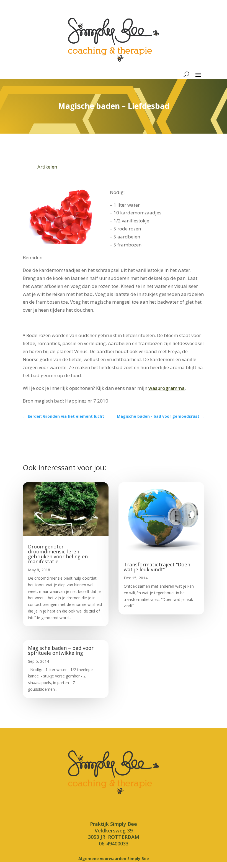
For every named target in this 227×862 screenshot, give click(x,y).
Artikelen (47, 167)
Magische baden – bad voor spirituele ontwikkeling (61, 650)
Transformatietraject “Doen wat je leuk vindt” (157, 567)
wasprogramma (166, 388)
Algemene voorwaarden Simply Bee (113, 858)
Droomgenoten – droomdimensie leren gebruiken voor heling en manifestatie (58, 554)
